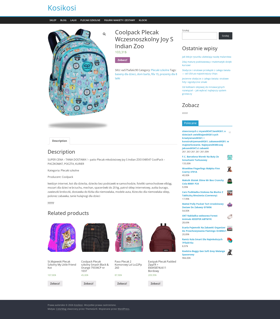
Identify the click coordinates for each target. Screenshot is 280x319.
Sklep (53, 20)
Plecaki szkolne (90, 20)
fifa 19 (154, 74)
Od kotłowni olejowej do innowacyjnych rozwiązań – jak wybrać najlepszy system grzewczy (204, 90)
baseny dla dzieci (125, 74)
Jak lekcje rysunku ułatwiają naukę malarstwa (206, 56)
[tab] (59, 141)
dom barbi (143, 74)
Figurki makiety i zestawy (119, 20)
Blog (63, 20)
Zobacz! (122, 60)
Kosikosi (62, 8)
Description (59, 141)
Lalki (73, 20)
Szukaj (185, 30)
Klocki (143, 20)
